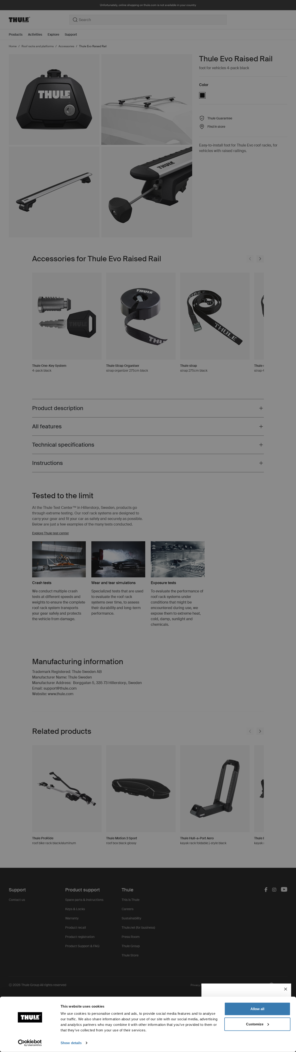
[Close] (285, 989)
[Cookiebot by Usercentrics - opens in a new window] (30, 1043)
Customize (254, 1024)
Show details (71, 1043)
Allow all (257, 1009)
